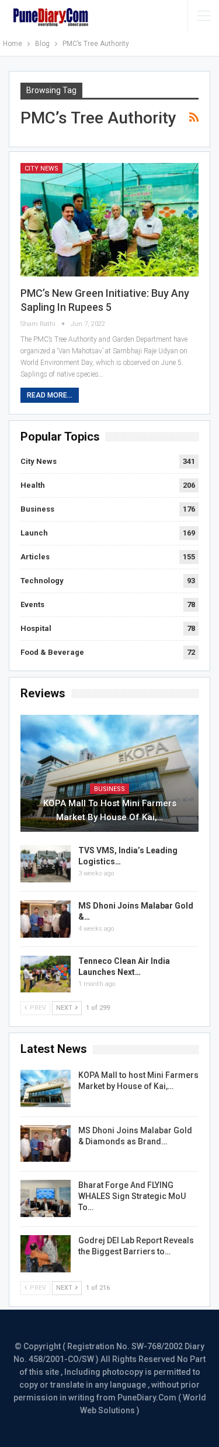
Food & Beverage (52, 652)
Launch (34, 533)
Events (32, 604)
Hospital (35, 628)
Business (37, 509)
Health (32, 485)
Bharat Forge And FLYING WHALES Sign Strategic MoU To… (132, 1196)
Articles (35, 556)
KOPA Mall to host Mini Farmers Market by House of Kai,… (109, 810)
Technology (42, 580)
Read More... (49, 395)
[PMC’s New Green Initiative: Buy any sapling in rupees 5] (109, 219)
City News (41, 168)
